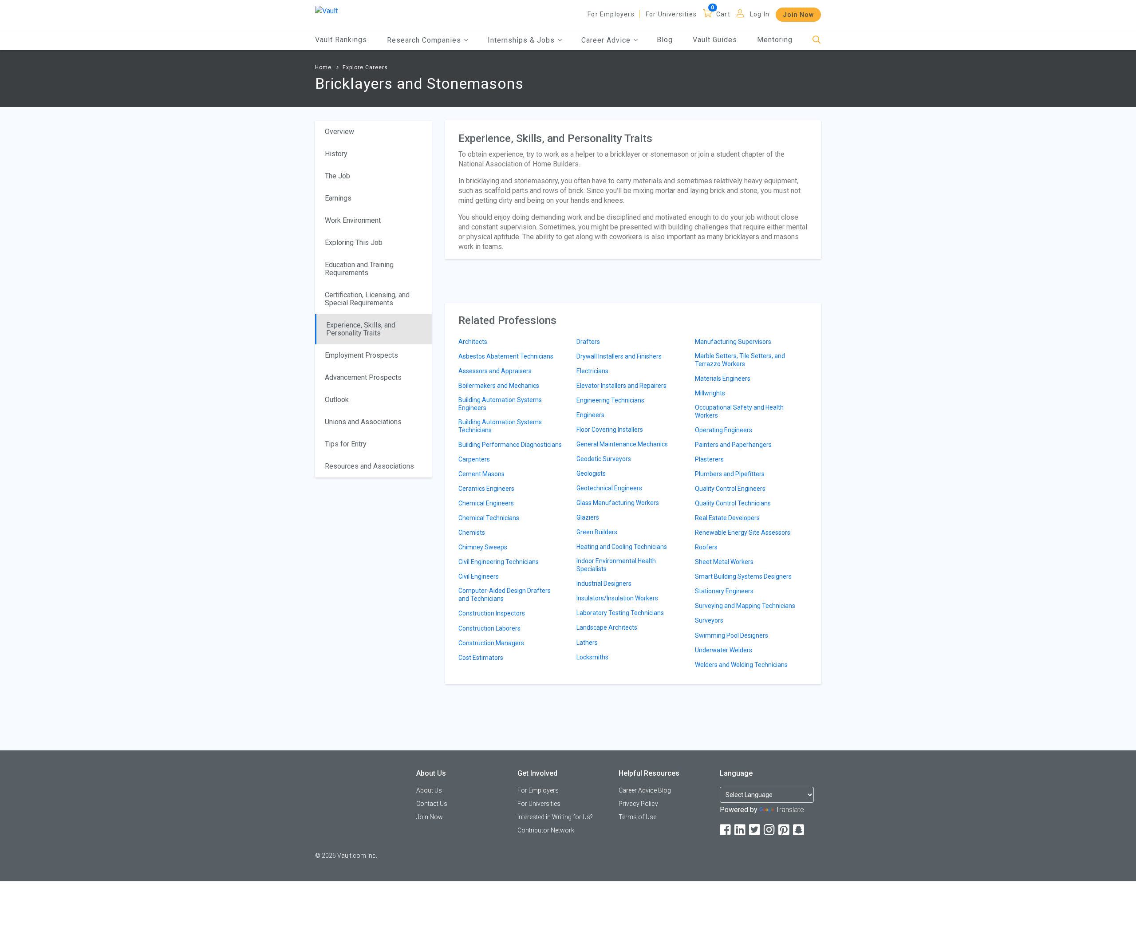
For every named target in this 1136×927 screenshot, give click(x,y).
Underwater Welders (723, 650)
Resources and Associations (369, 466)
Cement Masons (481, 473)
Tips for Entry (346, 444)
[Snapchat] (799, 830)
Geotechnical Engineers (609, 488)
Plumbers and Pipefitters (730, 473)
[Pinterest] (784, 830)
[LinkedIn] (740, 830)
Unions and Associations (363, 422)
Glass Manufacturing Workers (617, 502)
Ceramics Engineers (486, 488)
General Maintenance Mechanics (622, 444)
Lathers (587, 642)
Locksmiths (592, 657)
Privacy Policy (638, 803)
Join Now (798, 14)
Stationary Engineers (724, 591)
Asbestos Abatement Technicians (505, 356)
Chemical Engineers (486, 503)
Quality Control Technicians (733, 503)
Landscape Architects (606, 627)
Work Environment (353, 220)
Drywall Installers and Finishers (619, 356)
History (336, 154)
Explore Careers (365, 67)
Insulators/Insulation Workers (617, 598)
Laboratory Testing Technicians (620, 612)
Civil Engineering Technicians (498, 561)
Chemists (471, 532)
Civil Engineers (478, 576)
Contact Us (431, 803)
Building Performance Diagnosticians (510, 444)
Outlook (337, 399)
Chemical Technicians (488, 517)
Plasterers (709, 459)
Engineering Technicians (610, 400)
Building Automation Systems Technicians (500, 426)
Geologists (591, 473)
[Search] (817, 40)
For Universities (671, 14)
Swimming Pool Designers (731, 635)
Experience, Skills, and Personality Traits (360, 329)
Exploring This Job (354, 242)
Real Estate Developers (727, 517)
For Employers (611, 14)
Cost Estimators (480, 657)
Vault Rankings (341, 40)
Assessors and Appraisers (495, 371)
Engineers (590, 414)
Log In (759, 14)
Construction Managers (491, 643)
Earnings (338, 198)
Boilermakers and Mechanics (498, 385)
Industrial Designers (603, 583)
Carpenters (474, 459)
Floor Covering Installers (609, 429)
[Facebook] (726, 830)
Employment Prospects (361, 355)
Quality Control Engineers (730, 488)
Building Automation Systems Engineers (500, 403)
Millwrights (710, 393)
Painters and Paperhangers (733, 444)
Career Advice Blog (645, 790)
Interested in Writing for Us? (555, 816)
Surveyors (709, 620)
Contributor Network (545, 830)
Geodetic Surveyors (603, 458)
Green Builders (596, 532)
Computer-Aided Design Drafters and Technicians (504, 594)
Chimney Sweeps (482, 547)
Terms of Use (637, 816)
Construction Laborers (489, 628)
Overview (339, 131)
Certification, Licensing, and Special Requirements (367, 299)
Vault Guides (715, 40)
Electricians (592, 371)
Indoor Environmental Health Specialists (616, 564)
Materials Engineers (722, 378)
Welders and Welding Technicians (741, 664)
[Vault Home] (326, 10)
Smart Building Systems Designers (743, 576)
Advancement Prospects (363, 377)
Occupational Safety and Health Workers (739, 411)
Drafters (588, 341)
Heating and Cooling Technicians (621, 546)
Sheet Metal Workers (724, 561)
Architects (472, 341)
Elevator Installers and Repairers (621, 385)
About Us (429, 790)
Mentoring (775, 40)
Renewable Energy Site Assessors (742, 532)
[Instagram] (770, 830)
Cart (723, 14)
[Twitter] (755, 830)
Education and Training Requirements (359, 268)
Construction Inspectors (491, 613)
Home (323, 67)
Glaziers (587, 517)
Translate (790, 809)
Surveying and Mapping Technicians (745, 605)
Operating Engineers (723, 430)
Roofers (706, 547)
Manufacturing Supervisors (733, 341)
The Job (337, 176)
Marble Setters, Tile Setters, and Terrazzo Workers (740, 359)
